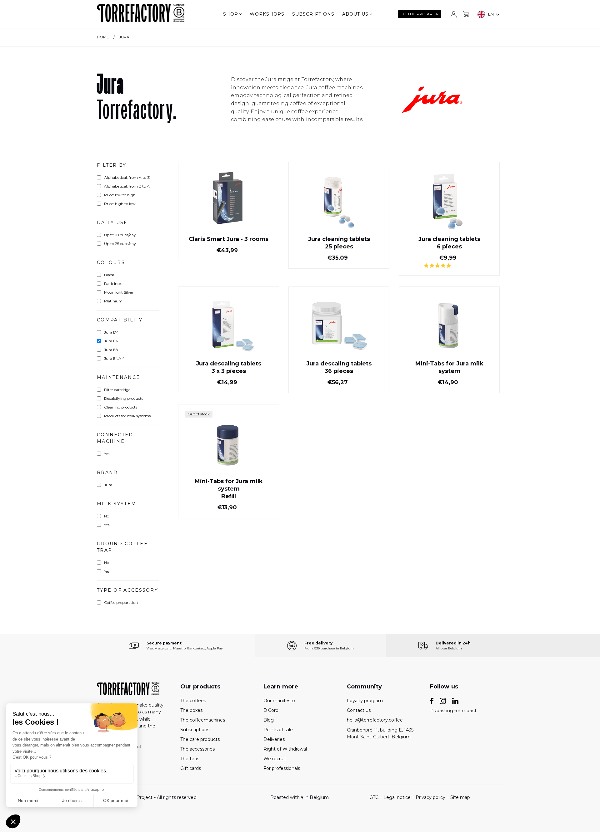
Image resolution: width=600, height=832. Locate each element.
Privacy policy (430, 797)
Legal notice (397, 797)
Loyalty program (365, 700)
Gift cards (190, 768)
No (106, 516)
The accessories (197, 749)
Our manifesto (279, 700)
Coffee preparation (121, 602)
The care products (200, 739)
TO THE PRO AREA (419, 14)
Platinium (113, 301)
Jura (124, 37)
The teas (189, 758)
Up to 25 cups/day (120, 243)
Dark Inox (113, 283)
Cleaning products (120, 407)
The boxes (191, 710)
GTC (373, 797)
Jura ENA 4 (114, 358)
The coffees (193, 700)
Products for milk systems (127, 416)
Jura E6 (111, 341)
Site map (460, 797)
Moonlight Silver (118, 292)
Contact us (359, 710)
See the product (229, 246)
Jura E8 (111, 349)
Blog (268, 720)
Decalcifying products (123, 398)
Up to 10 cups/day (120, 234)
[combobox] (488, 14)
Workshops (267, 14)
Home (103, 37)
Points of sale (278, 729)
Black (109, 274)
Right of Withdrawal (285, 749)
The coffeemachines (202, 720)
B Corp (270, 710)
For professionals (281, 768)
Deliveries (274, 739)
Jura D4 (111, 332)
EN (491, 14)
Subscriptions (313, 14)
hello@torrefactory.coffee (375, 720)
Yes (106, 453)
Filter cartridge (117, 389)
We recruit (274, 758)
